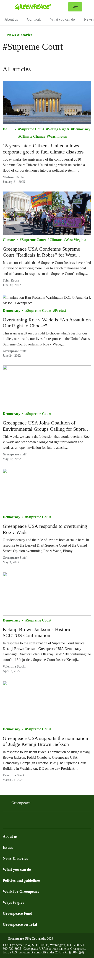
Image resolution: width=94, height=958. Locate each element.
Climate (9, 240)
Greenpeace (20, 803)
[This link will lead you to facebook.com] (39, 824)
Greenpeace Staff (14, 351)
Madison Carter (14, 177)
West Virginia (75, 240)
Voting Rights (58, 129)
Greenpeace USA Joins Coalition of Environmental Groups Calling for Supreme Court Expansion (47, 426)
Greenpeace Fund (17, 913)
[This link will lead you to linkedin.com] (28, 824)
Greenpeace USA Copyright (27, 938)
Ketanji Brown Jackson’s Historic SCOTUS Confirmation (37, 632)
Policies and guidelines (22, 880)
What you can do (62, 19)
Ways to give (13, 902)
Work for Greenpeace (21, 891)
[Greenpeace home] (40, 7)
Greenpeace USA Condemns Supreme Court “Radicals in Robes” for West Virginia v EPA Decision (41, 252)
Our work (34, 19)
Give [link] (75, 7)
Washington (58, 136)
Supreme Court (32, 129)
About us (11, 19)
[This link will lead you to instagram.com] (6, 824)
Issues (8, 847)
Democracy (7, 129)
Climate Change (32, 136)
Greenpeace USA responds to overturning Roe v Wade (45, 529)
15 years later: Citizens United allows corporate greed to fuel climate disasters (43, 148)
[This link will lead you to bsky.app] (17, 824)
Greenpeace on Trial (20, 924)
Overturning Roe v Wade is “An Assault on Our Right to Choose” (47, 322)
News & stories (19, 35)
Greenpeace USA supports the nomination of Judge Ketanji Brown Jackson (45, 741)
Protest (60, 310)
